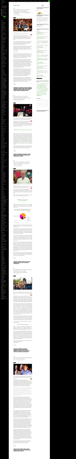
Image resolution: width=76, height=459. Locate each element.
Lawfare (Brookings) (3, 182)
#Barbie (39, 59)
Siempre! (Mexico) (3, 239)
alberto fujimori (16, 87)
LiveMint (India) (2, 187)
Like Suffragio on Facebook (41, 111)
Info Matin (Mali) (3, 151)
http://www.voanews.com (4, 145)
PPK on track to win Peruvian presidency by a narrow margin (22, 98)
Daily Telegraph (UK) (3, 86)
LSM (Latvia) (2, 188)
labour (42, 89)
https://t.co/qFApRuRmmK (40, 67)
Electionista (2, 113)
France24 (2, 125)
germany (40, 88)
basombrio (25, 87)
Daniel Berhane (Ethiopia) (4, 87)
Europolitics (2, 117)
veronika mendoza (22, 90)
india (47, 88)
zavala (27, 90)
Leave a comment (20, 15)
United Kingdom (40, 94)
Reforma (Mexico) (3, 229)
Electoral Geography (3, 114)
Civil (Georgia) (2, 70)
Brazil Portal (2, 55)
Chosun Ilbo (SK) (3, 69)
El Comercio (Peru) (3, 103)
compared (29, 292)
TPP (17, 351)
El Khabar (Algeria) (3, 105)
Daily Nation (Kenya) (3, 82)
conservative (39, 85)
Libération (2, 186)
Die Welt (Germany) (3, 95)
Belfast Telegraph (3, 53)
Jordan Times (2, 165)
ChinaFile (2, 68)
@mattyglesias (38, 50)
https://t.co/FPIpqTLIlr (39, 33)
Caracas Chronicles (3, 60)
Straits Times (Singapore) (3, 244)
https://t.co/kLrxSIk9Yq (45, 59)
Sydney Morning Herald (3, 249)
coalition (41, 84)
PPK (29, 89)
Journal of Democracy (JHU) (4, 166)
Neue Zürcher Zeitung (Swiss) (4, 199)
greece (43, 88)
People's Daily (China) (3, 219)
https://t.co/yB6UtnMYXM (40, 75)
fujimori (20, 88)
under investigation (25, 319)
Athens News (2, 44)
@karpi (38, 36)
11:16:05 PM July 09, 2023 (39, 56)
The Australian (2, 256)
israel (38, 89)
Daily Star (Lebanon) (3, 84)
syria (40, 92)
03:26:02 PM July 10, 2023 (39, 34)
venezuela (41, 95)
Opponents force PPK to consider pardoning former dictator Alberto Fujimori (22, 12)
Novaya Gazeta (2, 207)
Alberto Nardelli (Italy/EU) (4, 30)
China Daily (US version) (3, 66)
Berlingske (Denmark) (3, 54)
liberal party (46, 89)
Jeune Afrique (2, 164)
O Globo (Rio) (2, 210)
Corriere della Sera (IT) (3, 74)
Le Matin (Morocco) (3, 184)
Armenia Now (2, 40)
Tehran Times (2, 251)
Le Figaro (2, 183)
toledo (18, 90)
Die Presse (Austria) (3, 94)
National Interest (3, 198)
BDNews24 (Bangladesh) (3, 52)
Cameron (44, 83)
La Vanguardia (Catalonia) (3, 180)
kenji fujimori (15, 89)
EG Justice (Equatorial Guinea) (4, 101)
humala (26, 88)
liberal (44, 89)
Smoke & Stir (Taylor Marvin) (4, 240)
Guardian (2, 137)
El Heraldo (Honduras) (3, 104)
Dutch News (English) (3, 97)
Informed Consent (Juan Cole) (4, 152)
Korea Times (2, 169)
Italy (39, 89)
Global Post (2, 134)
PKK (27, 89)
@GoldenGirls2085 (39, 58)
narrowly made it (17, 61)
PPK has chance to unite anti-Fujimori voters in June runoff (21, 163)
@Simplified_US (39, 32)
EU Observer (2, 115)
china (40, 84)
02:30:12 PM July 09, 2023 (39, 76)
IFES (1, 149)
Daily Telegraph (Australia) (4, 85)
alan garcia (15, 261)
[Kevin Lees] (38, 31)
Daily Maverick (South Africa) (4, 80)
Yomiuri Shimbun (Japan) (3, 296)
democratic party (45, 85)
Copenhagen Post (3, 73)
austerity (39, 83)
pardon (23, 89)
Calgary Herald (2, 59)
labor (40, 89)
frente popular (16, 88)
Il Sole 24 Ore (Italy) (3, 150)
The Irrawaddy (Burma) (3, 267)
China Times (2, 67)
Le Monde (2, 185)
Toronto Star (2, 278)
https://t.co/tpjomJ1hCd (45, 55)
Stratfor (2, 245)
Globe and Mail (2, 135)
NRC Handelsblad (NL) (3, 208)
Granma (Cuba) (2, 136)
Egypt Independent (3, 102)
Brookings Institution (3, 56)
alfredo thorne (21, 87)
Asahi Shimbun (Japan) (3, 42)
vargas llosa (20, 351)
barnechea (19, 261)
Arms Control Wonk (3, 41)
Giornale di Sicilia (3, 133)
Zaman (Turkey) (3, 297)
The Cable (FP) (2, 258)
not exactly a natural (29, 139)
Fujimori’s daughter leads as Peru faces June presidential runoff (22, 271)
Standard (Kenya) (3, 243)
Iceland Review (2, 148)
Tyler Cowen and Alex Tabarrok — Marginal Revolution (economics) (3, 281)
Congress (43, 84)
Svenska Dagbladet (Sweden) (4, 248)
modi (43, 90)
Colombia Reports (3, 72)
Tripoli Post (2, 279)
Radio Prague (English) (3, 227)
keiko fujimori (30, 88)
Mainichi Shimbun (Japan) (4, 189)
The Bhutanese (2, 257)
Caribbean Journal (3, 62)
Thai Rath (2, 253)
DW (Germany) (2, 98)
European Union (42, 87)
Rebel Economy (2, 228)
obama (45, 90)
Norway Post (2, 206)
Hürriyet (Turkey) (3, 147)
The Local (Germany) (3, 268)
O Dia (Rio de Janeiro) (3, 209)
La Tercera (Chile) (3, 179)
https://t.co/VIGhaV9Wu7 (40, 62)
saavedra (15, 90)
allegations (21, 316)
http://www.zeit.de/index (3, 146)
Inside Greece (2, 153)
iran (37, 89)
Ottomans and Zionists (3, 216)
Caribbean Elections (3, 61)
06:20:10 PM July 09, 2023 (39, 72)
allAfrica (2, 31)
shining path (27, 350)
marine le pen (38, 90)
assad (37, 83)
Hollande (45, 88)
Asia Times (2, 43)
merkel (41, 90)
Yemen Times (2, 295)
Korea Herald (2, 168)
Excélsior (2, 118)
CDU (37, 84)
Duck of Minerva (3, 96)
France (38, 88)
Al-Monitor (2, 29)
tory (42, 92)
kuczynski (19, 89)
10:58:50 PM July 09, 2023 (39, 63)
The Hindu (2, 264)
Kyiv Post (2, 170)
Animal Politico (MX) (3, 39)
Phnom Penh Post (3, 220)
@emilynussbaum (39, 70)
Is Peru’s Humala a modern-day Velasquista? (22, 358)
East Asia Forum (3, 100)
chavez (38, 84)
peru (25, 89)
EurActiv (2, 116)
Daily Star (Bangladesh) (3, 83)
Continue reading (25, 81)
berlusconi (41, 83)
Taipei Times (2, 250)
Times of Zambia (3, 276)
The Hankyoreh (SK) (3, 263)
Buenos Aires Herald (3, 57)
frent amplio (29, 87)
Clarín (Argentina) (3, 71)
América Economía (3, 32)
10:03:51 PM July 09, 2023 (39, 68)
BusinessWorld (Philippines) (4, 58)
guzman (23, 88)
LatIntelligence (2, 181)
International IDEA (3, 154)
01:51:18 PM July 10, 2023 (39, 38)
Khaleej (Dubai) (2, 167)
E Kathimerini (2, 99)
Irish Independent (3, 155)
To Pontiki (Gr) (2, 277)
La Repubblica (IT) (3, 178)
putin (37, 91)
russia (42, 91)
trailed (19, 136)
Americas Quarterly (3, 33)
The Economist (2, 262)
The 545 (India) (2, 254)
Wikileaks (2, 288)
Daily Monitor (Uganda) (3, 81)
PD (47, 90)
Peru (14, 8)
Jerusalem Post (2, 163)
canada (47, 83)
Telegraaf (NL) (2, 252)
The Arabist (2, 255)
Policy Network (2, 221)
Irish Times (2, 156)
